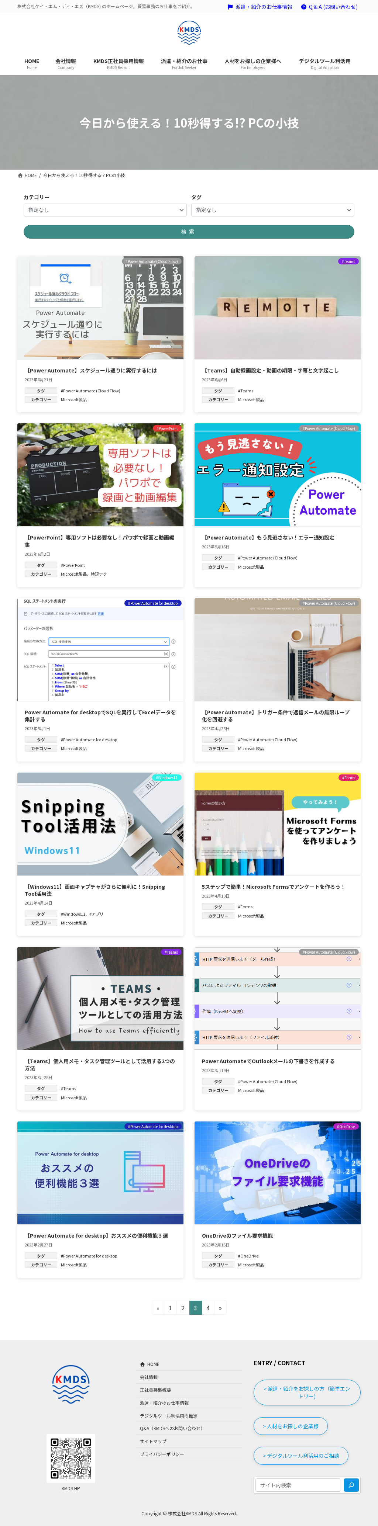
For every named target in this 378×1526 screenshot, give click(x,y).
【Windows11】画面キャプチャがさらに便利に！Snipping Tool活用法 (95, 890)
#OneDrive (248, 1256)
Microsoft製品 (74, 399)
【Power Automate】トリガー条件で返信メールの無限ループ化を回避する (276, 715)
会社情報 (149, 1377)
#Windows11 (73, 914)
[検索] (351, 1485)
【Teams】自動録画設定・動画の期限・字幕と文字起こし (270, 370)
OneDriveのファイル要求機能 (237, 1235)
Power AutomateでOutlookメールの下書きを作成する (268, 1061)
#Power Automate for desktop (89, 739)
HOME (153, 1364)
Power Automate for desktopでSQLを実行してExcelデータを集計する (100, 715)
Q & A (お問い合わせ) (333, 7)
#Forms (245, 906)
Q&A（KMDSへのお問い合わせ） (172, 1428)
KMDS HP (71, 1488)
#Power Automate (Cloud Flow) (90, 390)
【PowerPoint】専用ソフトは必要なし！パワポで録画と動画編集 (99, 541)
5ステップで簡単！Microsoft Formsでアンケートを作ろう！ (274, 886)
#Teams (245, 390)
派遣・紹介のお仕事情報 (264, 7)
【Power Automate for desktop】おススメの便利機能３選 (96, 1235)
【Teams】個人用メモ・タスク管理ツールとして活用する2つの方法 (100, 1064)
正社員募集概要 (155, 1390)
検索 (189, 232)
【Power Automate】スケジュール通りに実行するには (91, 370)
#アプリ (96, 914)
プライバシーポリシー (162, 1453)
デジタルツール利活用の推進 (168, 1415)
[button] (307, 1392)
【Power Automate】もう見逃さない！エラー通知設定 (268, 537)
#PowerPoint (73, 565)
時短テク (99, 574)
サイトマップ (153, 1441)
